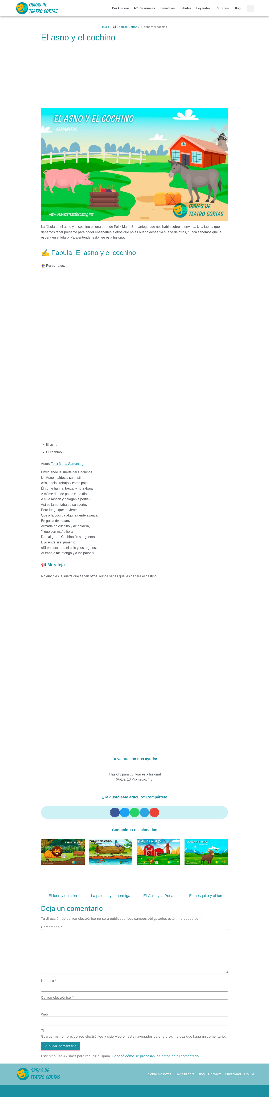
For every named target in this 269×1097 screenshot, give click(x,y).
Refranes (222, 8)
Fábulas (185, 8)
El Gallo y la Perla (158, 896)
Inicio (105, 26)
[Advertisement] (134, 77)
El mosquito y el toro (206, 896)
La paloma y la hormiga (110, 896)
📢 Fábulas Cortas (124, 26)
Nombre (49, 980)
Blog (237, 8)
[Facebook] (119, 1091)
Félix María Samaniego (68, 464)
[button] (250, 8)
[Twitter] (127, 1091)
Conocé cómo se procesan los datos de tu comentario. (156, 1056)
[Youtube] (150, 1091)
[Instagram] (142, 1091)
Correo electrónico (57, 997)
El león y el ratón (63, 896)
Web (44, 1014)
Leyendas (203, 8)
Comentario (51, 927)
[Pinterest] (134, 1091)
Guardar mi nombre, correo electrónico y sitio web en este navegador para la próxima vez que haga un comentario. (133, 1036)
